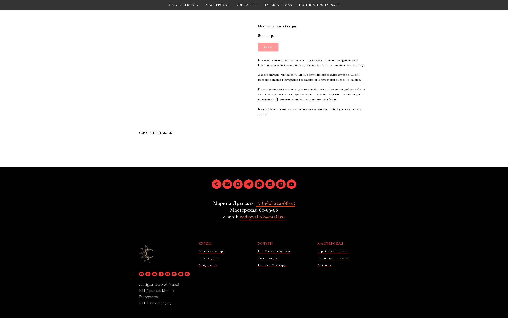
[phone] (216, 184)
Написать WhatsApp (272, 265)
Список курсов (208, 258)
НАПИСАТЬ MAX (277, 5)
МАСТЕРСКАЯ (217, 5)
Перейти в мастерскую (333, 251)
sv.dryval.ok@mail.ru (262, 216)
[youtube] (291, 184)
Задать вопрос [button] (268, 258)
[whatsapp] (259, 184)
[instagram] (281, 184)
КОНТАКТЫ (246, 5)
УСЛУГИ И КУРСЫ (184, 5)
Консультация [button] (207, 265)
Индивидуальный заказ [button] (333, 258)
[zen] (270, 184)
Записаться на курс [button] (211, 251)
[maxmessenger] (238, 184)
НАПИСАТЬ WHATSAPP (319, 5)
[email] (227, 184)
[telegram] (248, 184)
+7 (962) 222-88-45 (275, 203)
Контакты (324, 265)
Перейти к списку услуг (274, 251)
